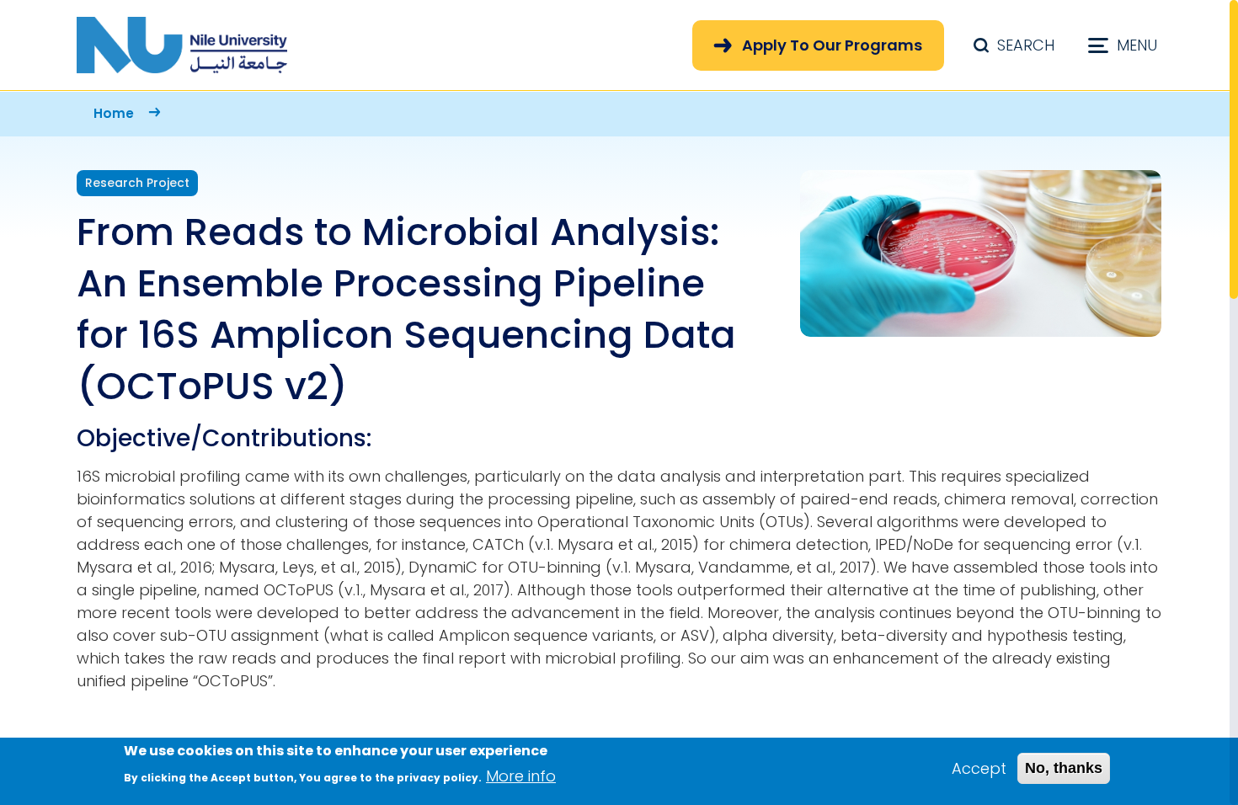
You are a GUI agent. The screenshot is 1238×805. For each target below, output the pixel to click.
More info (521, 775)
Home (113, 113)
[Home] (182, 45)
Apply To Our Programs (832, 45)
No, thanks (1063, 768)
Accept (979, 768)
